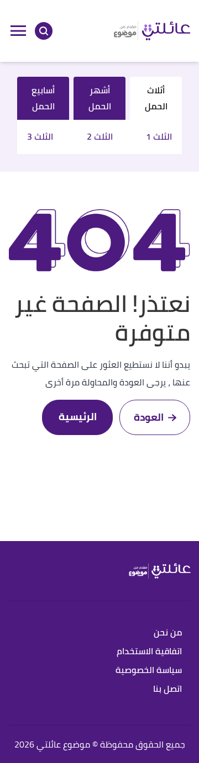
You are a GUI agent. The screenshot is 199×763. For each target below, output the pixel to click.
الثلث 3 (40, 137)
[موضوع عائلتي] (152, 31)
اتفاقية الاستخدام (149, 651)
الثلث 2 (100, 137)
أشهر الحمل (99, 98)
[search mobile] (44, 31)
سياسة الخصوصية (149, 670)
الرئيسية (78, 416)
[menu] (18, 31)
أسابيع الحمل (43, 98)
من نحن (168, 633)
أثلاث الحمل (156, 98)
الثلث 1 (159, 137)
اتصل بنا (167, 689)
